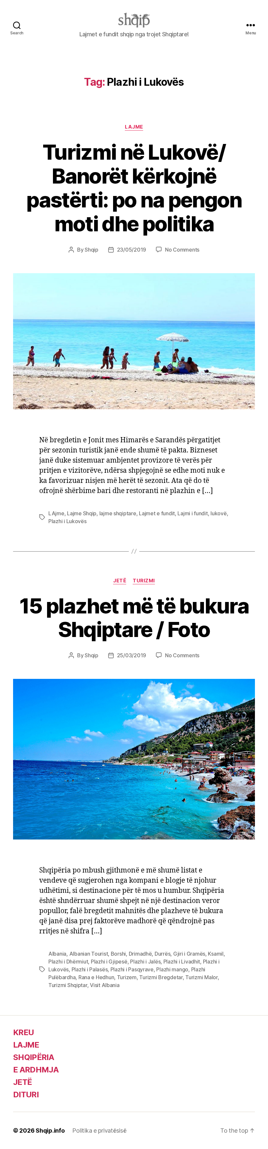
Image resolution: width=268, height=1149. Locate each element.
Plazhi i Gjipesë (109, 961)
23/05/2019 (131, 249)
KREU (23, 1032)
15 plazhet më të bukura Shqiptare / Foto (134, 617)
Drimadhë (140, 953)
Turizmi (144, 581)
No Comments (182, 249)
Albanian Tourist (88, 953)
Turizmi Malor (201, 977)
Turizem (127, 977)
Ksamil (215, 953)
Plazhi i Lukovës (67, 521)
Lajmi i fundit (192, 513)
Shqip (91, 249)
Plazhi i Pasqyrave (132, 969)
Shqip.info (50, 1130)
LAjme (56, 513)
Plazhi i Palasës (90, 969)
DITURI (26, 1094)
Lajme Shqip (81, 513)
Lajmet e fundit (157, 513)
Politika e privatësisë (99, 1130)
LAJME (26, 1045)
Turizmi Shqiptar (67, 985)
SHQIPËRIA (33, 1057)
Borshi (118, 953)
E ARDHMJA (36, 1069)
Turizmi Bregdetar (160, 977)
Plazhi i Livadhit (181, 961)
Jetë (119, 581)
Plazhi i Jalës (145, 961)
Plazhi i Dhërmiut (68, 961)
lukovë (218, 513)
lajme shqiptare (117, 513)
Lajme (134, 127)
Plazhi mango (172, 969)
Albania (57, 953)
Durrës (162, 953)
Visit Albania (105, 985)
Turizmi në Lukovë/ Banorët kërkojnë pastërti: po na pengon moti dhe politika (134, 187)
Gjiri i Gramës (189, 953)
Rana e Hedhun (96, 977)
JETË (22, 1082)
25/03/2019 (131, 655)
